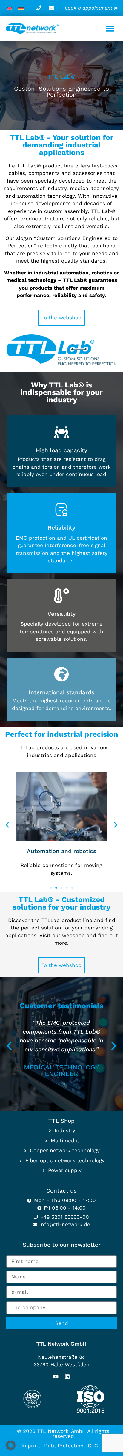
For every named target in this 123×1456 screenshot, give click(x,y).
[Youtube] (56, 1376)
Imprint (30, 1446)
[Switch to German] (21, 8)
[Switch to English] (9, 8)
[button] (110, 28)
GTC (93, 1446)
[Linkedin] (67, 1376)
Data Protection (64, 1446)
